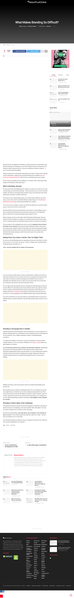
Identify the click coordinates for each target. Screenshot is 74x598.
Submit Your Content (60, 585)
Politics (43, 546)
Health (35, 561)
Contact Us (68, 585)
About (23, 585)
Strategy (43, 567)
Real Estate (44, 551)
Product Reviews (43, 549)
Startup (43, 565)
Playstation (44, 544)
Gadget (36, 555)
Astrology (28, 551)
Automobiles (29, 556)
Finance (36, 550)
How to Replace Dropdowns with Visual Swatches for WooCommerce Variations (64, 137)
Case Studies (28, 571)
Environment (37, 546)
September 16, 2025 (39, 487)
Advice (28, 540)
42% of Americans (16, 291)
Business (49, 26)
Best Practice (28, 561)
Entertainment (37, 544)
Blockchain (29, 565)
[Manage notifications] (71, 595)
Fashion (36, 548)
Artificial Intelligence (29, 549)
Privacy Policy (45, 585)
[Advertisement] (25, 260)
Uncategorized (45, 573)
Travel (43, 571)
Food (35, 552)
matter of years (36, 342)
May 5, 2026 (14, 484)
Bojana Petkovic (32, 26)
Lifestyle (36, 571)
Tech (42, 569)
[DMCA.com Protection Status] (16, 557)
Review (43, 555)
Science (43, 557)
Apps (27, 544)
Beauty (28, 558)
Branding (13, 425)
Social (43, 559)
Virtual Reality (43, 576)
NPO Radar (44, 540)
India (35, 567)
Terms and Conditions (36, 585)
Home (4, 44)
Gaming (36, 557)
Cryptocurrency (30, 575)
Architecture (29, 546)
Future (35, 554)
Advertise (28, 585)
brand (7, 425)
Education (28, 577)
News (8, 44)
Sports (43, 563)
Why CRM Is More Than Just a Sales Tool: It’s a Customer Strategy (41, 500)
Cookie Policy (52, 585)
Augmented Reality (29, 554)
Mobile (35, 574)
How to (36, 565)
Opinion (43, 542)
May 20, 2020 (42, 26)
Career (28, 568)
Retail (42, 553)
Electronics (36, 540)
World (42, 578)
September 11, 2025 (39, 503)
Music (35, 576)
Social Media (43, 561)
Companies (29, 573)
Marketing (36, 572)
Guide (35, 559)
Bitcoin (28, 563)
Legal (35, 569)
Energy (35, 542)
